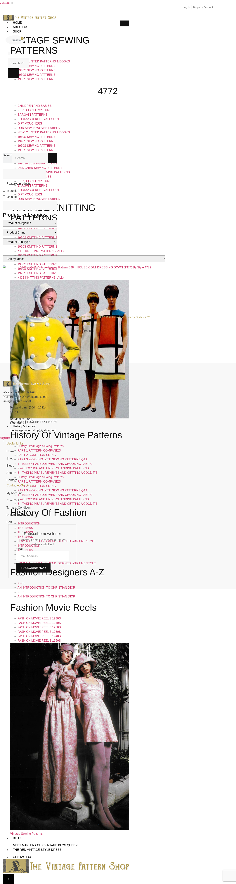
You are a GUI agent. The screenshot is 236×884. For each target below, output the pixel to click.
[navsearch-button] (9, 53)
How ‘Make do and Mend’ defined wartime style (57, 563)
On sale (12, 196)
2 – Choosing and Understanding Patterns (53, 468)
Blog (17, 838)
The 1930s (25, 527)
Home (17, 22)
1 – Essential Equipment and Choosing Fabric (55, 463)
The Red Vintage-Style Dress (37, 849)
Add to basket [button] (84, 331)
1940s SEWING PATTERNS (36, 70)
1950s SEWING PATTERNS (36, 74)
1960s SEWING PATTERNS (36, 79)
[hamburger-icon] (124, 23)
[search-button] (13, 73)
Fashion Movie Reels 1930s (39, 618)
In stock (12, 190)
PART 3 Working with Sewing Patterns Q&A (53, 459)
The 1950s (25, 536)
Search (7, 155)
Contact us (22, 857)
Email (19, 549)
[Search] (52, 158)
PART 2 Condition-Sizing (37, 455)
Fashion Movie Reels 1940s (39, 622)
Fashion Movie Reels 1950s (39, 627)
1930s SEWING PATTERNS (36, 65)
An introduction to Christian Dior (46, 587)
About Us (20, 27)
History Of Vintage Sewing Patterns (41, 446)
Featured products (18, 183)
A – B (21, 583)
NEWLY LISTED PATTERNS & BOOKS (44, 61)
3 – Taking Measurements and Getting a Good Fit (57, 472)
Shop (17, 31)
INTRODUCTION (29, 545)
